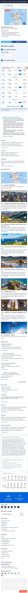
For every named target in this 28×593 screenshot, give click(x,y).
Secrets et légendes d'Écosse (14, 441)
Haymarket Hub (15, 439)
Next (25, 178)
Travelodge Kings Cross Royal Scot (18, 451)
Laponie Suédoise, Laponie (16, 467)
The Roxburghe (4, 442)
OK (21, 514)
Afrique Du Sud (19, 464)
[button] (14, 178)
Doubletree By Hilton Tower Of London (15, 447)
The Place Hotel (9, 439)
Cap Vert (14, 464)
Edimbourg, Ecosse (5, 461)
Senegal (3, 464)
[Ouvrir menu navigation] (1, 5)
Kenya (11, 464)
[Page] (2, 507)
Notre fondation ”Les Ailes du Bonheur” (10, 527)
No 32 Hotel (18, 440)
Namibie (7, 464)
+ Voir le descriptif (4, 36)
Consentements (5, 543)
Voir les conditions (22, 381)
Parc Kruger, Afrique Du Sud (7, 468)
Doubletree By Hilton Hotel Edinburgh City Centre (13, 443)
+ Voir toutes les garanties (7, 136)
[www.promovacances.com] (8, 5)
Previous (3, 178)
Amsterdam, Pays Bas (6, 467)
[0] (24, 5)
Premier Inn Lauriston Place (11, 440)
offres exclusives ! (23, 1)
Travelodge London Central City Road (16, 450)
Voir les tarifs (23, 591)
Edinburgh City (4, 441)
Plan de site (4, 529)
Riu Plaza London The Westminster (11, 448)
